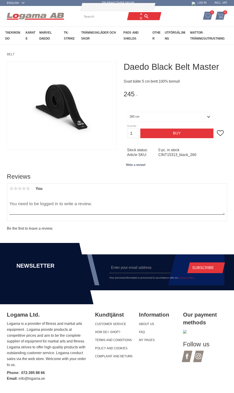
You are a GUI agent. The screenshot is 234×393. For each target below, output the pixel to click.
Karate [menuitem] (30, 35)
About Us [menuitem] (146, 324)
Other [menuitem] (156, 35)
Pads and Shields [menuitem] (130, 35)
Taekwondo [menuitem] (12, 35)
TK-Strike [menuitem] (69, 35)
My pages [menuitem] (147, 340)
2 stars (15, 188)
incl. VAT (221, 2)
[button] (212, 13)
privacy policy (186, 277)
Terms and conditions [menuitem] (113, 340)
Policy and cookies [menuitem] (111, 348)
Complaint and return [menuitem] (113, 356)
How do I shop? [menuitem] (107, 332)
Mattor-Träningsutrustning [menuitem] (207, 35)
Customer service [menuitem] (110, 324)
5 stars (28, 188)
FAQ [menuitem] (142, 332)
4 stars (24, 188)
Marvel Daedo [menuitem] (45, 35)
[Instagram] (198, 359)
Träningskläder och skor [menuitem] (98, 35)
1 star (11, 188)
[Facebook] (187, 359)
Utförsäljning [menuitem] (175, 35)
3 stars (20, 188)
